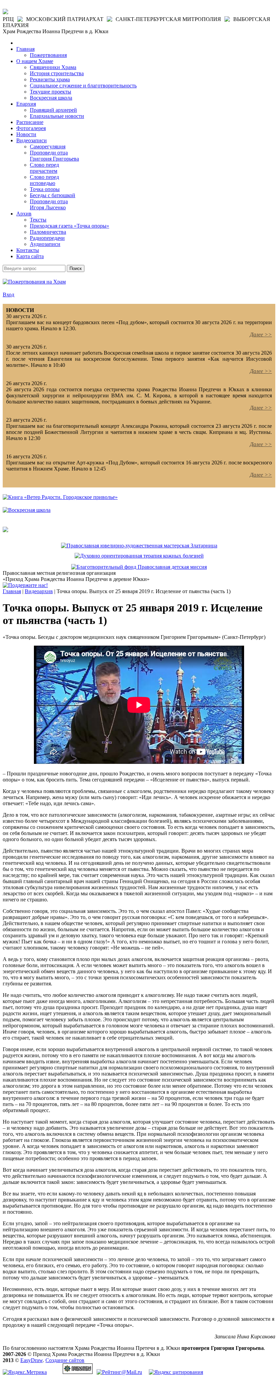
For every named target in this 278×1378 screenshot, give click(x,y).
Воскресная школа (51, 98)
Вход (8, 294)
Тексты (38, 220)
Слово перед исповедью (44, 180)
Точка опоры (45, 189)
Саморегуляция (47, 146)
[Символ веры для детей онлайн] (5, 530)
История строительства (57, 73)
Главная (25, 49)
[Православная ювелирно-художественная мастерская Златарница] (139, 545)
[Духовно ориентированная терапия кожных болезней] (139, 556)
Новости (26, 134)
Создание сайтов (64, 1360)
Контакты (27, 250)
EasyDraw (31, 1360)
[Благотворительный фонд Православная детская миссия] (139, 567)
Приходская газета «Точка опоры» (69, 226)
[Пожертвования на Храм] (34, 282)
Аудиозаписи (45, 244)
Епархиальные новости (57, 116)
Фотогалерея (31, 128)
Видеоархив (39, 591)
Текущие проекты (50, 92)
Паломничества (48, 232)
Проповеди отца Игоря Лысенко (49, 204)
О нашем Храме (34, 61)
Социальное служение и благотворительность (83, 85)
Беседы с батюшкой (52, 195)
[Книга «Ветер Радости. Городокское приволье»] (60, 497)
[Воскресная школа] (27, 510)
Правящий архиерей (53, 110)
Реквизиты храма (50, 79)
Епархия (26, 104)
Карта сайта (30, 256)
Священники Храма (53, 67)
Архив (24, 213)
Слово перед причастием (44, 168)
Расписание (29, 122)
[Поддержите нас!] (25, 585)
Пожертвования (48, 55)
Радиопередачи (47, 238)
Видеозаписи (31, 140)
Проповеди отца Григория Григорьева (54, 156)
